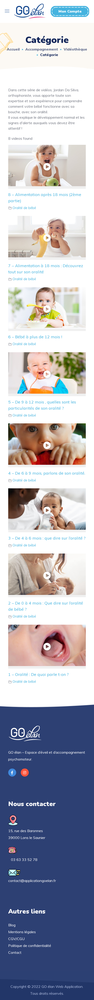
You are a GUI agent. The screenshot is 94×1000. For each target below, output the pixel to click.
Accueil (13, 49)
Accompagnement (41, 49)
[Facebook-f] (12, 773)
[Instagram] (25, 773)
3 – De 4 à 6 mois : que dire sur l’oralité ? (47, 538)
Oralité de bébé (24, 208)
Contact (14, 952)
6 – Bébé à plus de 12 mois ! (35, 336)
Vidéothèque (75, 49)
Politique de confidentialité (29, 945)
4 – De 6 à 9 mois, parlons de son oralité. (46, 473)
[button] (70, 11)
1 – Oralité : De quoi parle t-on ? (38, 674)
